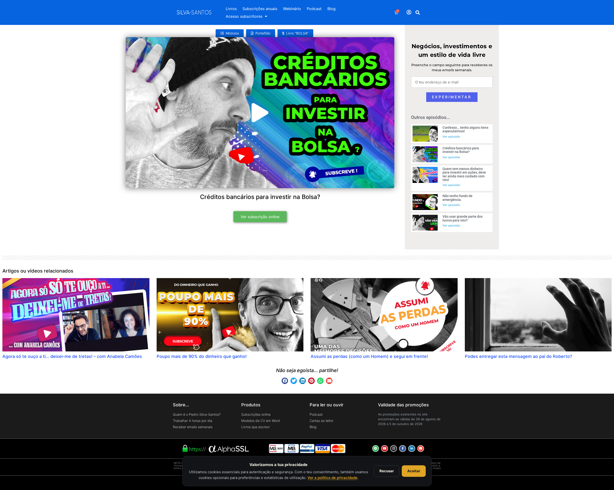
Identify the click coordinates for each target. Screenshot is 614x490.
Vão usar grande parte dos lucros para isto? (463, 218)
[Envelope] (420, 448)
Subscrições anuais (259, 8)
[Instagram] (393, 448)
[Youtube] (384, 448)
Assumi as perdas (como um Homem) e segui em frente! (369, 356)
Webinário (292, 8)
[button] (418, 12)
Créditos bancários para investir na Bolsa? (461, 150)
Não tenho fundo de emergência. (457, 197)
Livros (231, 8)
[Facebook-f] (402, 448)
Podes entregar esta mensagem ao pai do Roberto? (518, 356)
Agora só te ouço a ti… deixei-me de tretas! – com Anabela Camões (72, 356)
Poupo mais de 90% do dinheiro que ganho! (202, 356)
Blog (331, 8)
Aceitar (413, 471)
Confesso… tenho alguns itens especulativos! (465, 129)
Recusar (386, 471)
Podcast (314, 8)
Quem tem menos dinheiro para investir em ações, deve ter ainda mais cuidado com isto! (464, 174)
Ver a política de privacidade (332, 477)
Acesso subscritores (244, 16)
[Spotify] (375, 448)
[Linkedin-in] (411, 448)
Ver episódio (451, 136)
